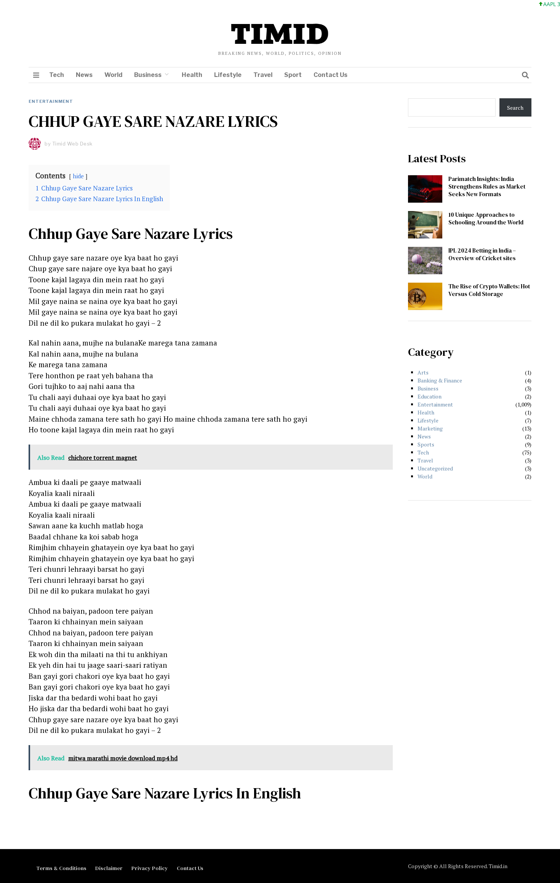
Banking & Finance (440, 380)
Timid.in (498, 866)
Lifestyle (228, 74)
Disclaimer (109, 868)
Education (430, 396)
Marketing (430, 428)
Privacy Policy (149, 868)
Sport (293, 74)
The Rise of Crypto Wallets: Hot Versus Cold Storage (489, 290)
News (84, 74)
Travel (262, 74)
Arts (423, 372)
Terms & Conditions (61, 868)
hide (78, 176)
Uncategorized (435, 468)
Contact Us (330, 74)
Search (515, 107)
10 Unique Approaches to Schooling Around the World (485, 218)
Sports (426, 444)
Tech (56, 74)
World (113, 74)
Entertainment (51, 101)
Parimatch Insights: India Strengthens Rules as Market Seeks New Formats (486, 186)
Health (192, 74)
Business (148, 74)
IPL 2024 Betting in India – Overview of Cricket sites (482, 254)
